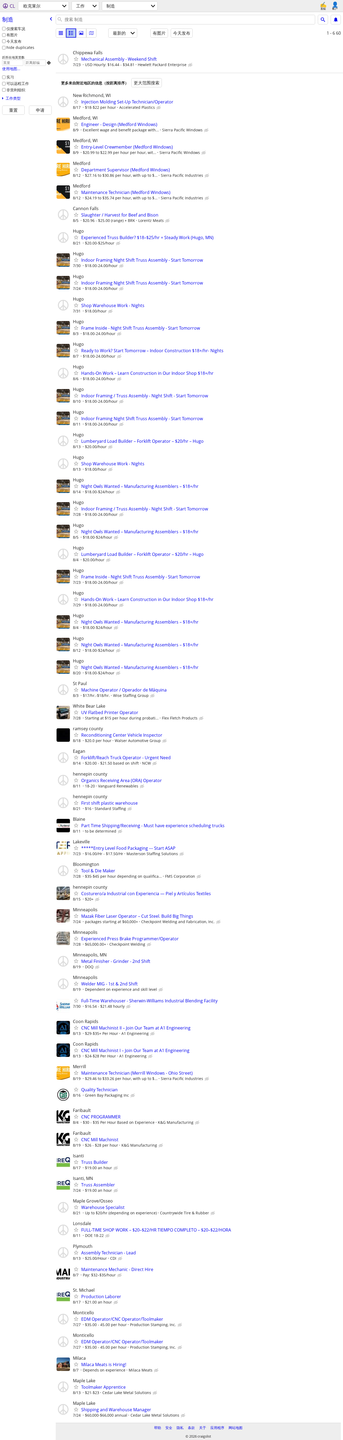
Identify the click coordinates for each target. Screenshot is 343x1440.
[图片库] (81, 33)
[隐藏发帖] (191, 65)
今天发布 (13, 41)
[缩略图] (71, 33)
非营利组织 (15, 89)
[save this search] (336, 19)
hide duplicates (20, 47)
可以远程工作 (17, 83)
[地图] (91, 33)
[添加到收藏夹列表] (76, 59)
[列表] (61, 33)
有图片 (12, 34)
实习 (10, 77)
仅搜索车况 (15, 28)
